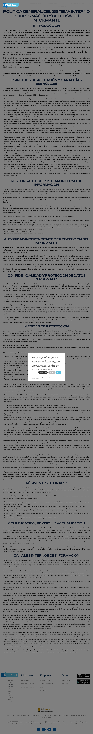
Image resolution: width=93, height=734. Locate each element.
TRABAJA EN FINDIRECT (76, 3)
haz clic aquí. (55, 369)
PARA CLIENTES (51, 3)
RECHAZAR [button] (51, 372)
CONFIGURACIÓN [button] (43, 372)
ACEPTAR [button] (58, 372)
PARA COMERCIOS (35, 3)
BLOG (63, 3)
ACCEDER (61, 6)
